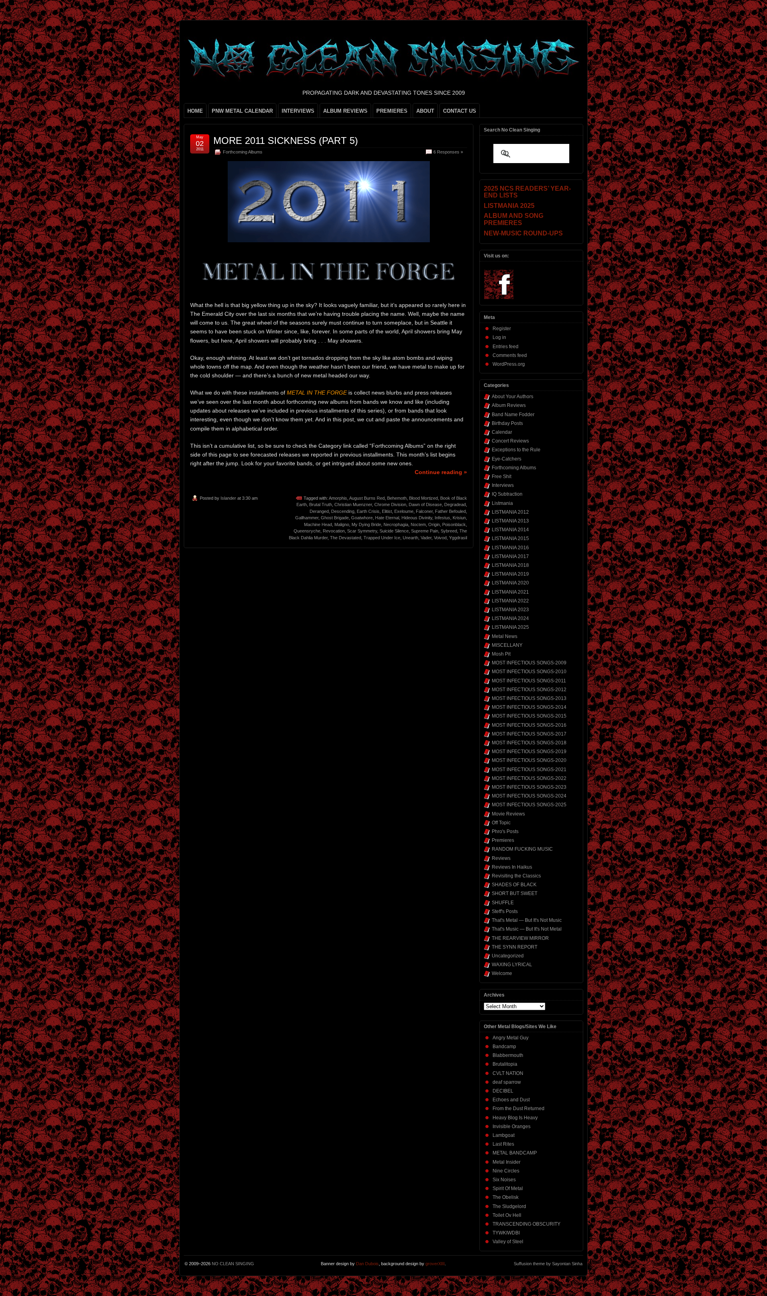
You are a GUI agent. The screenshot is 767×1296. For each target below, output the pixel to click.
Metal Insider (507, 1162)
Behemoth (397, 498)
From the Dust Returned (518, 1108)
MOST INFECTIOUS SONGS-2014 (529, 707)
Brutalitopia (505, 1064)
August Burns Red (367, 498)
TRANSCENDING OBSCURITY (526, 1224)
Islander (228, 498)
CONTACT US (459, 111)
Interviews (503, 485)
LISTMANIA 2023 (510, 609)
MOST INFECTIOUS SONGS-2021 (529, 769)
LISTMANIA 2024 (510, 618)
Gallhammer (306, 517)
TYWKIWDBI (506, 1233)
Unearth (410, 537)
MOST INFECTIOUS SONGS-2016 (529, 725)
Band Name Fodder (513, 414)
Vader (426, 537)
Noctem (418, 524)
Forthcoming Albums (242, 152)
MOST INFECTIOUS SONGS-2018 (529, 743)
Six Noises (504, 1179)
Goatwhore (362, 517)
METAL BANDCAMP (515, 1153)
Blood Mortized (423, 498)
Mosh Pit (501, 654)
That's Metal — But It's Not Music (527, 920)
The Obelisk (506, 1197)
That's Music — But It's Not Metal (527, 929)
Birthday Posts (507, 423)
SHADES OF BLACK (514, 884)
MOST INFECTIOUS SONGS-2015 (529, 716)
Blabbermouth (508, 1055)
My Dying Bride (366, 524)
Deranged (319, 511)
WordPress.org (509, 364)
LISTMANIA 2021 (510, 592)
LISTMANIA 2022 (510, 601)
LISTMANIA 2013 (510, 521)
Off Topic (501, 822)
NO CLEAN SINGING (233, 1263)
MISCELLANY (507, 645)
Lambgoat (504, 1135)
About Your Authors (512, 396)
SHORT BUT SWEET (514, 893)
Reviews (501, 858)
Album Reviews (509, 405)
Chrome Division (390, 504)
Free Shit (501, 476)
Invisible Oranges (512, 1126)
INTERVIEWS (298, 111)
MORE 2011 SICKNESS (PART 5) (285, 140)
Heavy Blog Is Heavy (515, 1118)
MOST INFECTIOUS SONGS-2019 (529, 751)
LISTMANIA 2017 (510, 556)
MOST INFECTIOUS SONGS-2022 (529, 778)
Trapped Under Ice (382, 537)
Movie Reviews (508, 814)
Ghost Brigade (335, 517)
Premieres (503, 840)
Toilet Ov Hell (507, 1215)
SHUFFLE (503, 902)
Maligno (341, 524)
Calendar (502, 432)
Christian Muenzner (353, 504)
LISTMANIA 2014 (510, 529)
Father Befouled (450, 511)
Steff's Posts (505, 911)
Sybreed (449, 530)
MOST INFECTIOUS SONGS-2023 (529, 787)
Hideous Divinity (416, 517)
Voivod (440, 537)
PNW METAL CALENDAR (242, 111)
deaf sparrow (507, 1082)
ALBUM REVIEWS (345, 111)
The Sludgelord (509, 1206)
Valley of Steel (508, 1241)
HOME (195, 111)
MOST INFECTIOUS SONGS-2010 (529, 671)
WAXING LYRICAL (512, 964)
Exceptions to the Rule (516, 450)
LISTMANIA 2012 (510, 512)
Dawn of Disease (425, 504)
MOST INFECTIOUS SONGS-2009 (529, 663)
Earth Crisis (368, 511)
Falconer (424, 511)
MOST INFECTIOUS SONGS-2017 (529, 734)
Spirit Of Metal (508, 1188)
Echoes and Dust (511, 1100)
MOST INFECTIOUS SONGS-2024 (529, 796)
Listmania (502, 503)
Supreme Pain (424, 530)
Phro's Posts (505, 831)
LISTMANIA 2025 (510, 627)
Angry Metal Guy (511, 1038)
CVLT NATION (508, 1073)
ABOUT (425, 111)
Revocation (334, 530)
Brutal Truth (320, 504)
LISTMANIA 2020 (510, 583)
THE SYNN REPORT (514, 947)
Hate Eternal (387, 517)
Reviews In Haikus (512, 867)
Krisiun (459, 517)
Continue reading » (441, 472)
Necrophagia (396, 524)
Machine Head (318, 524)
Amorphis (338, 498)
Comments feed (510, 355)
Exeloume (403, 511)
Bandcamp (504, 1046)
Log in (499, 337)
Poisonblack (454, 524)
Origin (434, 524)
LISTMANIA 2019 (510, 574)
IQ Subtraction (507, 494)
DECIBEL (503, 1091)
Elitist (387, 511)
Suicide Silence (394, 530)
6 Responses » (448, 152)
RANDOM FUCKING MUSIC (522, 849)
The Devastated (345, 537)
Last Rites (503, 1144)
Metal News (504, 636)
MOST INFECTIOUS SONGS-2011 (529, 681)
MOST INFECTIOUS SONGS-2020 (529, 760)
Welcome (502, 973)
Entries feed (506, 346)
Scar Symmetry (362, 530)
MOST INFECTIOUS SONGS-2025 (529, 805)
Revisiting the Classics (516, 876)
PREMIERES (391, 111)
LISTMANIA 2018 (510, 565)
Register (502, 328)
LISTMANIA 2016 (510, 547)
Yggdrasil (458, 537)
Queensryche (307, 530)
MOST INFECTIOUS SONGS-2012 (529, 689)
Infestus (442, 517)
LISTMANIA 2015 (510, 538)
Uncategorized (508, 956)
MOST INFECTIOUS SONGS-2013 (529, 698)
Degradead (455, 504)
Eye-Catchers (506, 459)
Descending (342, 511)
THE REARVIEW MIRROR (520, 938)
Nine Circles (506, 1171)
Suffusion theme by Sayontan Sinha (548, 1263)
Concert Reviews (510, 441)
